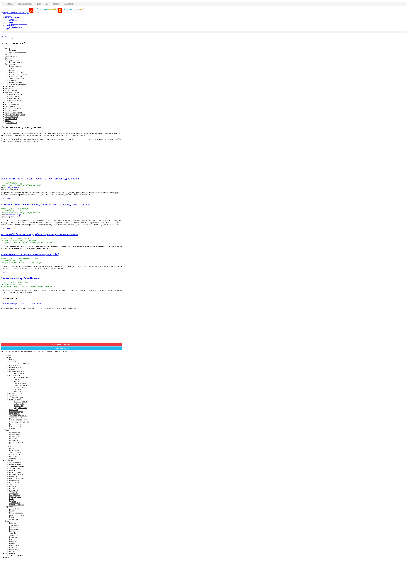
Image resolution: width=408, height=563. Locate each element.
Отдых (11, 19)
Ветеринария (14, 456)
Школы (12, 511)
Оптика (12, 489)
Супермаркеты (15, 497)
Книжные (12, 470)
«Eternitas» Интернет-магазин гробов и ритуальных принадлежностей (40, 178)
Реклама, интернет (12, 92)
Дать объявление (15, 27)
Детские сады (14, 509)
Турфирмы (9, 88)
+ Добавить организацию (18, 24)
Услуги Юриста (11, 90)
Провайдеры (14, 99)
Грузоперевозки (11, 117)
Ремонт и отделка (16, 72)
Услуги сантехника (16, 78)
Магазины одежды (16, 479)
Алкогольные (14, 503)
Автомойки (13, 438)
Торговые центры (16, 485)
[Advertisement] (61, 159)
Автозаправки (14, 434)
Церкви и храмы (15, 62)
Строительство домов (18, 74)
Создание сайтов (16, 101)
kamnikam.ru (78, 139)
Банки (7, 48)
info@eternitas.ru (12, 187)
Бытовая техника (16, 464)
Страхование (10, 107)
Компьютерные (15, 472)
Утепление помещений (25, 4)
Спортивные (14, 481)
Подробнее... (6, 198)
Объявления (9, 25)
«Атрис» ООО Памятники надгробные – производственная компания (39, 234)
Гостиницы (13, 537)
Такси (11, 444)
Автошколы (13, 519)
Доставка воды (11, 111)
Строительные (14, 483)
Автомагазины (15, 462)
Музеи (11, 551)
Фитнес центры (15, 535)
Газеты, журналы (15, 94)
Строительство (11, 64)
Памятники (56, 4)
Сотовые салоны (16, 474)
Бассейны (13, 543)
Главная (4, 36)
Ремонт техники (11, 119)
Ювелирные (13, 493)
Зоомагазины (14, 468)
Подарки (12, 501)
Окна (46, 4)
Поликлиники (14, 450)
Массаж (12, 541)
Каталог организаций (12, 17)
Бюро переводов (12, 105)
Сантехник (17, 390)
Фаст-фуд (13, 533)
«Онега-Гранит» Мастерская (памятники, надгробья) (30, 254)
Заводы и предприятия (14, 113)
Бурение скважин (16, 76)
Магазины (13, 21)
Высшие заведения (16, 513)
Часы (11, 499)
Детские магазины (16, 466)
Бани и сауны (14, 545)
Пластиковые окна (16, 66)
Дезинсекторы (11, 123)
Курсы (11, 517)
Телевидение (14, 96)
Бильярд (12, 523)
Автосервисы (14, 432)
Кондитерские (14, 495)
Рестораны (13, 527)
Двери (39, 4)
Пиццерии (13, 531)
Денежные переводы (17, 52)
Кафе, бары (13, 529)
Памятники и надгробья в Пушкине (20, 278)
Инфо (7, 28)
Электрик (13, 80)
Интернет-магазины (16, 505)
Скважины (10, 4)
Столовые (13, 547)
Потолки (12, 70)
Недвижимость (69, 4)
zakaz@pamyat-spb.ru (14, 215)
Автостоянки (14, 440)
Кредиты (12, 50)
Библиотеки (13, 549)
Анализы (12, 458)
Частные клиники (15, 452)
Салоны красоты (11, 86)
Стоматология (15, 454)
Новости (8, 16)
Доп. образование (16, 515)
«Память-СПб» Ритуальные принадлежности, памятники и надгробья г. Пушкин (45, 204)
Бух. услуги (9, 54)
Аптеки (12, 448)
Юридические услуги (17, 398)
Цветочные (13, 491)
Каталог (8, 357)
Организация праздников (15, 115)
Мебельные (13, 477)
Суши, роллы (14, 525)
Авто (11, 22)
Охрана (8, 58)
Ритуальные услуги (12, 60)
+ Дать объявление (61, 348)
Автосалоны (14, 436)
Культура (12, 539)
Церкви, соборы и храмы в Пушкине (21, 303)
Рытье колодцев (15, 82)
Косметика (13, 487)
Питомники (9, 103)
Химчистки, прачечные (13, 109)
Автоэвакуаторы (16, 442)
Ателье (8, 121)
